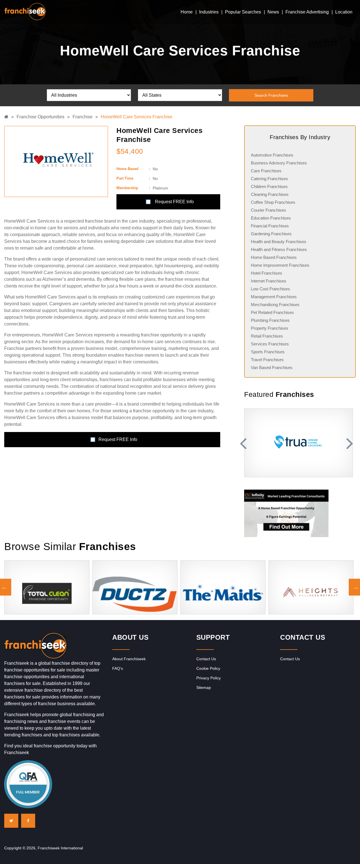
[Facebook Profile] (28, 821)
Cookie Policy (208, 668)
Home (187, 12)
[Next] (349, 443)
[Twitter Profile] (11, 821)
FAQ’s (117, 668)
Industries (209, 12)
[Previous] (244, 443)
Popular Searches (243, 12)
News (273, 12)
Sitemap (203, 687)
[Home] (7, 116)
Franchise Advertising (307, 12)
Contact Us (206, 659)
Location (343, 12)
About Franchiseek (129, 659)
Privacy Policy (208, 678)
